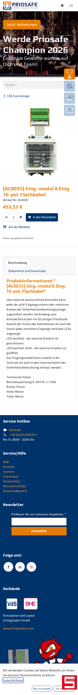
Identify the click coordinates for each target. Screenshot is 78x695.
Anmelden (39, 531)
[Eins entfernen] (6, 217)
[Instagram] (31, 567)
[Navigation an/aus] (71, 6)
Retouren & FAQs (14, 486)
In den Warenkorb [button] (44, 217)
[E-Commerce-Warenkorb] (62, 5)
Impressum (11, 476)
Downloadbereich (15, 491)
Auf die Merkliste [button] (19, 227)
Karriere (8, 472)
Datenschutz (12, 481)
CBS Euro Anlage (18, 96)
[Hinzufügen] (20, 217)
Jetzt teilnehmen (21, 24)
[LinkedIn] (20, 567)
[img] (69, 74)
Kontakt (15, 430)
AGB (6, 462)
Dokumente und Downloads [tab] (27, 271)
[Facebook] (8, 567)
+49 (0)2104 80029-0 (23, 435)
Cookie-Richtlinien (13, 680)
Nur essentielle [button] (42, 688)
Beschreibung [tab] (17, 263)
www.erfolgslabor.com (18, 628)
